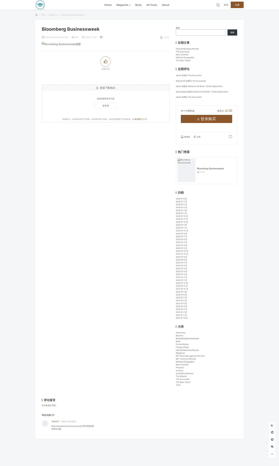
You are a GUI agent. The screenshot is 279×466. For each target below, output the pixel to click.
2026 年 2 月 (181, 210)
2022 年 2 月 (181, 312)
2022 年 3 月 (181, 309)
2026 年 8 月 (181, 198)
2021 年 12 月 (182, 318)
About (165, 4)
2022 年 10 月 (182, 289)
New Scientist (182, 54)
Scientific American (184, 373)
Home (108, 4)
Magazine (122, 4)
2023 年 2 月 (181, 277)
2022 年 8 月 (181, 294)
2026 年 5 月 (181, 204)
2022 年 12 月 (182, 283)
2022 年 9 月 (181, 292)
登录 (226, 4)
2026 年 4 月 (181, 207)
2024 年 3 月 (181, 248)
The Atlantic (181, 376)
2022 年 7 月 (181, 297)
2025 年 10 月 (182, 222)
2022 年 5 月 (181, 303)
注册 (237, 4)
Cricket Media (182, 344)
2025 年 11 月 (182, 219)
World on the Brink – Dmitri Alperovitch (205, 86)
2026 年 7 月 (181, 201)
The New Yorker (183, 60)
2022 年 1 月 (181, 315)
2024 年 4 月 (181, 245)
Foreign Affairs (182, 347)
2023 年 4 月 (181, 271)
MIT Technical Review (186, 359)
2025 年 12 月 (182, 216)
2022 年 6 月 (181, 300)
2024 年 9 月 (181, 233)
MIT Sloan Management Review (190, 356)
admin (178, 75)
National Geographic (185, 57)
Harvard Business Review (187, 49)
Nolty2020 (181, 81)
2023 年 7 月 (181, 262)
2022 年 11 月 (182, 286)
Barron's (179, 335)
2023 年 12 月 (182, 251)
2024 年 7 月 (181, 236)
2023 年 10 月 (182, 254)
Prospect (180, 367)
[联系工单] (272, 446)
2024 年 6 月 (181, 239)
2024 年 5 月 (181, 242)
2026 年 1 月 (181, 213)
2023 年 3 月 (181, 274)
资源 (43, 15)
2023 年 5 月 (181, 268)
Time (178, 385)
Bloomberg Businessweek (72, 15)
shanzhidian (181, 91)
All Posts (151, 4)
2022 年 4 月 (181, 306)
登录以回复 (56, 429)
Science (179, 370)
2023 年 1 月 (181, 280)
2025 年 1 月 (181, 228)
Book (138, 4)
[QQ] (272, 439)
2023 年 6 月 (181, 265)
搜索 (178, 28)
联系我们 (138, 119)
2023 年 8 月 (181, 260)
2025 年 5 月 (181, 225)
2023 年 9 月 (181, 257)
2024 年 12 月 (182, 230)
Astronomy (181, 332)
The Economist (182, 51)
